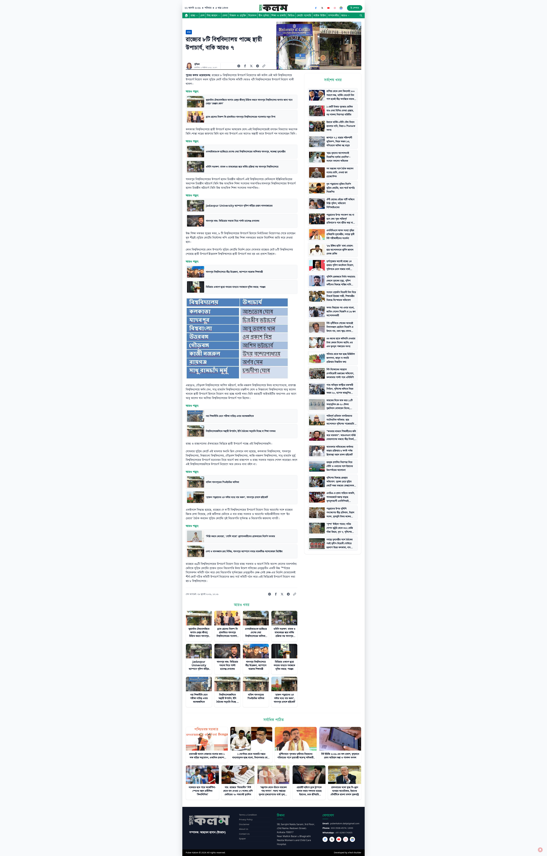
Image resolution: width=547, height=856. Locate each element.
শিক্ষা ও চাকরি (278, 15)
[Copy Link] (264, 66)
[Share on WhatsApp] (239, 66)
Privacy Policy (246, 819)
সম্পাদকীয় (333, 15)
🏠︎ (186, 15)
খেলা (225, 15)
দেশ (202, 15)
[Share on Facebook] (245, 66)
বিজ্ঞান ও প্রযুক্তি (238, 15)
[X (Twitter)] (322, 8)
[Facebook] (316, 8)
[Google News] (341, 8)
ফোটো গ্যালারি (304, 15)
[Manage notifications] (540, 849)
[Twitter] (331, 839)
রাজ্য (193, 15)
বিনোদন (252, 15)
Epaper (242, 838)
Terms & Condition (248, 815)
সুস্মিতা (197, 64)
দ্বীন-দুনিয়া (264, 15)
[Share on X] (251, 66)
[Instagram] (334, 8)
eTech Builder (354, 852)
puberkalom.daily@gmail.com (344, 823)
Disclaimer (244, 824)
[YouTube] (328, 8)
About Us (243, 829)
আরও (344, 15)
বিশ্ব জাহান (212, 15)
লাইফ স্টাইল (320, 15)
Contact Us (244, 834)
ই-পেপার (355, 8)
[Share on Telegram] (257, 66)
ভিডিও (291, 15)
